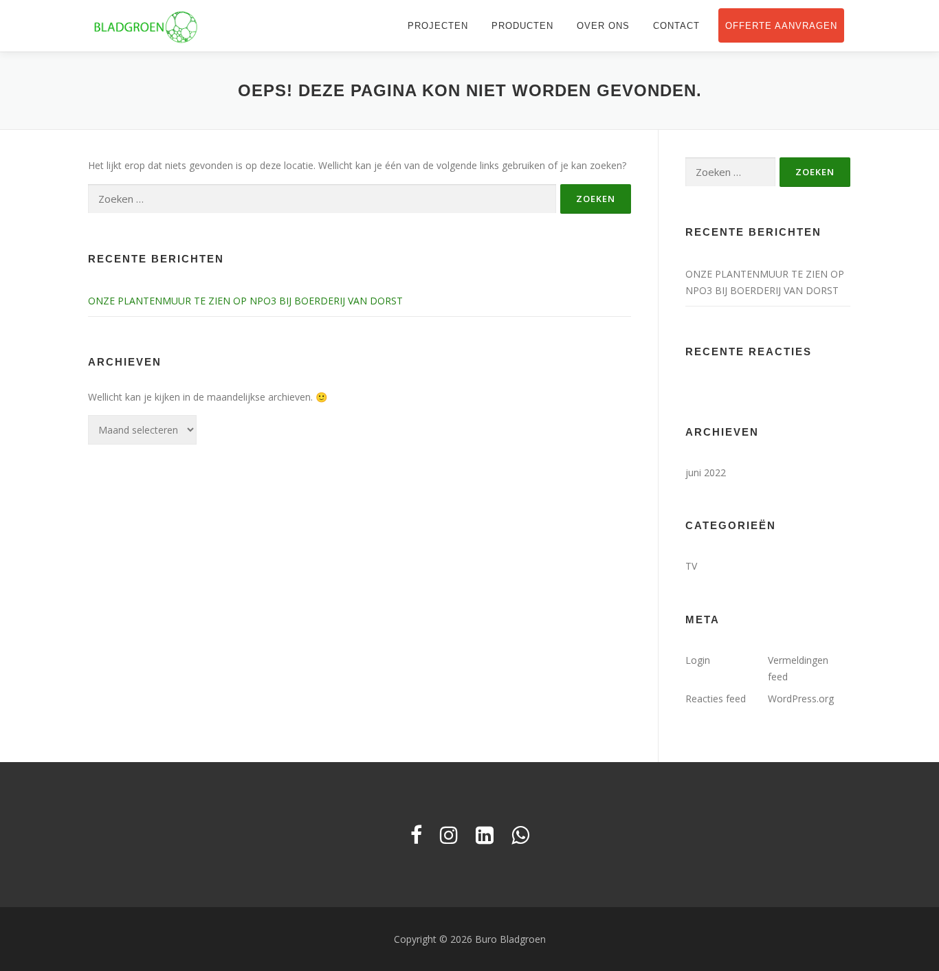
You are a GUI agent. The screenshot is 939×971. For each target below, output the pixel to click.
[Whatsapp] (520, 835)
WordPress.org (801, 698)
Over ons (603, 26)
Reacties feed (715, 698)
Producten (522, 26)
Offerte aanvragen (781, 26)
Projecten (438, 26)
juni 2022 (705, 472)
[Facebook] (416, 835)
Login (697, 660)
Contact (676, 26)
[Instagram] (449, 835)
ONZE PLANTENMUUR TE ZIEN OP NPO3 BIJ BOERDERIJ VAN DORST (245, 300)
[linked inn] (485, 835)
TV (691, 565)
